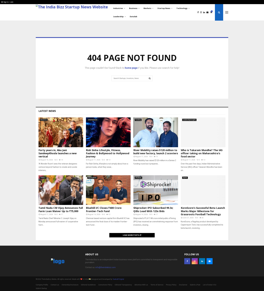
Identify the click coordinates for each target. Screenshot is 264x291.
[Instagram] (201, 12)
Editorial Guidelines (88, 285)
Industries (118, 8)
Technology (181, 8)
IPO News (138, 177)
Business (133, 8)
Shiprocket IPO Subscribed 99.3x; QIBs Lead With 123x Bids (153, 209)
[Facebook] (198, 12)
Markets (147, 8)
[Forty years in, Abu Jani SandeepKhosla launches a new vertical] (60, 132)
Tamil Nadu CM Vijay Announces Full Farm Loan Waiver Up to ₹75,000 (60, 209)
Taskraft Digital (118, 279)
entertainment (92, 120)
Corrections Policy (105, 285)
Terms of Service (157, 285)
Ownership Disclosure (70, 285)
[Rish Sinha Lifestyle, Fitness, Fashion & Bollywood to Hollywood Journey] (108, 132)
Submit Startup (41, 288)
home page (131, 67)
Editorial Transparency (123, 285)
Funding (138, 120)
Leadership (118, 16)
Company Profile (42, 285)
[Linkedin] (204, 12)
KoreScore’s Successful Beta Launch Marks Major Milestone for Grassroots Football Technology (203, 211)
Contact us (55, 285)
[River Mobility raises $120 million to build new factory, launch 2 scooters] (155, 132)
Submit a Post (195, 285)
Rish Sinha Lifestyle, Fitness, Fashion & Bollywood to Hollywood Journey (107, 153)
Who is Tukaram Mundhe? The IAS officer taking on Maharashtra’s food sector (201, 153)
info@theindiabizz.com (105, 267)
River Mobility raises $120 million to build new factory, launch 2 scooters (155, 151)
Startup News (163, 8)
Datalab (133, 16)
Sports (185, 177)
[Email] (208, 12)
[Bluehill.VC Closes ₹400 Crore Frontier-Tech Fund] (108, 190)
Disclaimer (183, 285)
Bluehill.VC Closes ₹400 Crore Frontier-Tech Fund (104, 209)
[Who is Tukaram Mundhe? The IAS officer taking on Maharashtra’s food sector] (203, 132)
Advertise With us (141, 285)
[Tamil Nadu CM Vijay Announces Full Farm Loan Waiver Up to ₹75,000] (60, 190)
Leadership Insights (189, 120)
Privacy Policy (171, 285)
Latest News (47, 111)
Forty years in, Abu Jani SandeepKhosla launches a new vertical (57, 153)
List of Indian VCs (209, 285)
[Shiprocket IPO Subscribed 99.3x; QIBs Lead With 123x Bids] (155, 190)
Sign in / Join (8, 2)
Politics (43, 177)
